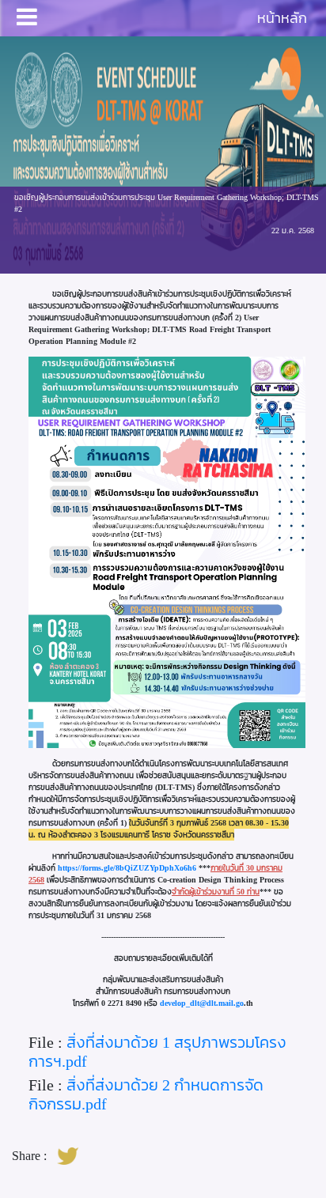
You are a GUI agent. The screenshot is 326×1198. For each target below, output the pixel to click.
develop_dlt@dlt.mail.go (202, 1003)
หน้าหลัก (282, 17)
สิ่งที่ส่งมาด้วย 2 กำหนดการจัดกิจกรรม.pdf (145, 1094)
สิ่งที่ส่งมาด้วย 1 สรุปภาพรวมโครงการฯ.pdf (157, 1051)
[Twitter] (67, 1157)
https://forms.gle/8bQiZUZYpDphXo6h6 (127, 868)
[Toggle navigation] (26, 17)
